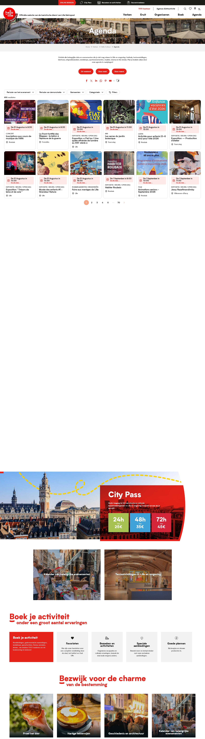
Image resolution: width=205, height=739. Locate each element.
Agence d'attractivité (166, 8)
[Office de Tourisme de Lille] (10, 15)
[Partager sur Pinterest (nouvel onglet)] (105, 81)
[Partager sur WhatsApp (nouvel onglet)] (101, 81)
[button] (127, 14)
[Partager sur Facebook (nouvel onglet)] (86, 81)
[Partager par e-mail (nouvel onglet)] (110, 81)
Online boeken (67, 2)
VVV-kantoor (144, 8)
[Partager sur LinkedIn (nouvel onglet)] (96, 81)
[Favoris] (190, 8)
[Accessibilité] (195, 8)
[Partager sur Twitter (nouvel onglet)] (91, 81)
